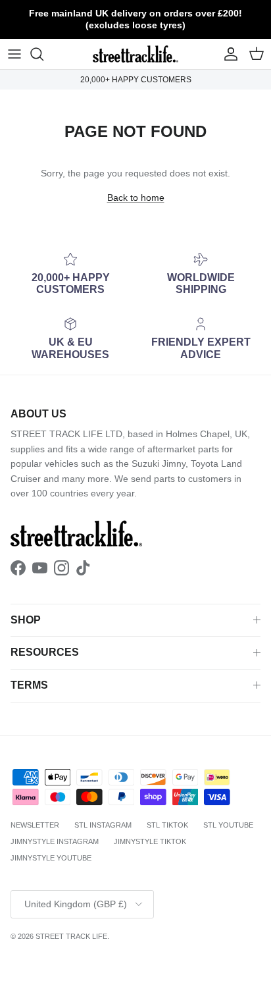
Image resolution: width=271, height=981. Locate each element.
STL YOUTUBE (228, 825)
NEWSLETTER (35, 825)
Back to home (135, 197)
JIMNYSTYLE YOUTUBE (51, 858)
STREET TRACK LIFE (71, 936)
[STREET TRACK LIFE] (135, 54)
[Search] (43, 54)
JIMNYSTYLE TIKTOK (150, 841)
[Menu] (14, 54)
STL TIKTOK (167, 825)
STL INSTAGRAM (103, 825)
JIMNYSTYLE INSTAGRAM (55, 841)
